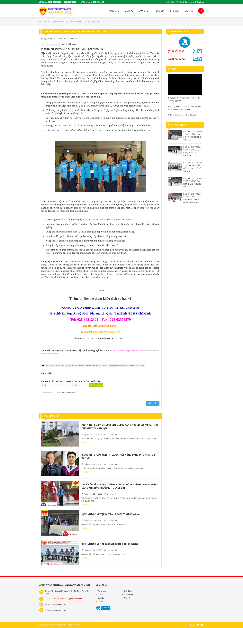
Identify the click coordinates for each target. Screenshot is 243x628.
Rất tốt (68, 381)
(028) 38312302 (177, 51)
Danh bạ (200, 2)
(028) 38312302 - (55, 2)
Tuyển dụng (189, 2)
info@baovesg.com (58, 604)
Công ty (144, 11)
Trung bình (80, 381)
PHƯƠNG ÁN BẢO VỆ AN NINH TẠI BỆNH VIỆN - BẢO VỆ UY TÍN (75, 22)
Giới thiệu (170, 2)
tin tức (52, 365)
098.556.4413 (98, 2)
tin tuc (58, 365)
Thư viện (174, 11)
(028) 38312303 (69, 2)
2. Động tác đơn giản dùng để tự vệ (182, 115)
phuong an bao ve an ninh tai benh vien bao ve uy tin (126, 365)
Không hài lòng (95, 381)
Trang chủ (113, 11)
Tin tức (179, 2)
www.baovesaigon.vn (107, 332)
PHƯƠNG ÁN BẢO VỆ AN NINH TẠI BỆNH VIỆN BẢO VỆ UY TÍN (84, 365)
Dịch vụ (129, 11)
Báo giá (160, 11)
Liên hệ (189, 11)
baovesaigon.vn (59, 610)
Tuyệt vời (58, 381)
